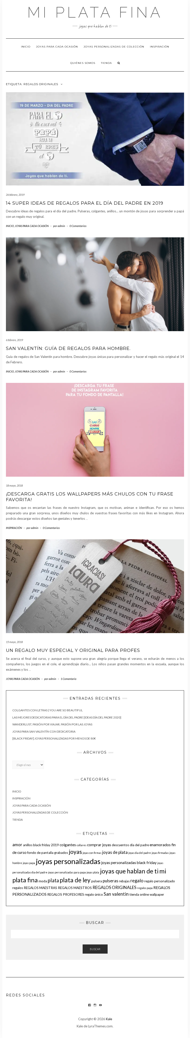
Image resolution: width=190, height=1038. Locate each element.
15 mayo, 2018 (14, 641)
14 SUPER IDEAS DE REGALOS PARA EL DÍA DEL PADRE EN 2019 (84, 203)
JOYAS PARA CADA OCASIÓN (57, 46)
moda (43, 881)
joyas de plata (115, 852)
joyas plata (93, 872)
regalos (17, 888)
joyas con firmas (92, 852)
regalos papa (145, 888)
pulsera (96, 881)
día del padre (139, 845)
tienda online (139, 894)
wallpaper (157, 894)
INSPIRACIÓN (159, 46)
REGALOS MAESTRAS (40, 888)
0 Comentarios (78, 225)
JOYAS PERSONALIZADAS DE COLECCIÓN (114, 46)
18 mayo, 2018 (14, 485)
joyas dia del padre (139, 852)
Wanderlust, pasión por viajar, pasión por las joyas (52, 724)
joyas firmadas (160, 852)
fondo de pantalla (40, 853)
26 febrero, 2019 (15, 194)
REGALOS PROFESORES (65, 894)
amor (17, 844)
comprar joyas (99, 844)
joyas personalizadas (68, 861)
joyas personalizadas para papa (67, 872)
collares (81, 845)
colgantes (68, 844)
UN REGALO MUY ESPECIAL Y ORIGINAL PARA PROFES (73, 650)
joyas (75, 851)
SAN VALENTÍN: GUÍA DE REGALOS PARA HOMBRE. (68, 348)
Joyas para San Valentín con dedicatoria (43, 731)
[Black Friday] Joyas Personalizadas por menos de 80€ (54, 738)
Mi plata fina (95, 12)
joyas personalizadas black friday (129, 862)
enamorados (160, 844)
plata (53, 880)
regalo (136, 880)
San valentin (116, 894)
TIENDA (106, 63)
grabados (61, 853)
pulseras (110, 880)
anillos (27, 845)
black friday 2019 (46, 845)
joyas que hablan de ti (129, 871)
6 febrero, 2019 (14, 340)
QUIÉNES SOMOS (82, 63)
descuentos (120, 845)
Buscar (95, 949)
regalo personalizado (159, 881)
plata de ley (75, 880)
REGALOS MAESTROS (75, 888)
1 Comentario (68, 678)
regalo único (94, 894)
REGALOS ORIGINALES (114, 887)
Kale (109, 1019)
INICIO (25, 46)
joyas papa (29, 863)
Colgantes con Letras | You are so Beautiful (47, 710)
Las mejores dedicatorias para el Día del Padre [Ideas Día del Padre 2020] (66, 717)
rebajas (124, 881)
